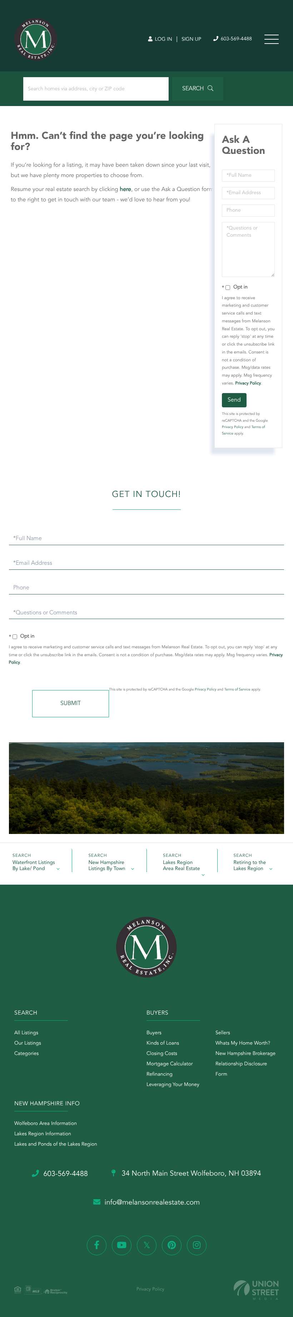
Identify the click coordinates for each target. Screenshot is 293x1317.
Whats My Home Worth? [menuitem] (242, 1043)
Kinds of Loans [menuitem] (162, 1043)
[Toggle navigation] (271, 39)
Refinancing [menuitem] (159, 1074)
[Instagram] (197, 1245)
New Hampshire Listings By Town (106, 865)
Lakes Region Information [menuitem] (42, 1134)
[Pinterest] (172, 1245)
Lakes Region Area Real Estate (181, 865)
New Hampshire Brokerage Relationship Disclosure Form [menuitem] (245, 1064)
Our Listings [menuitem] (27, 1043)
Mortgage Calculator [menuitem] (169, 1064)
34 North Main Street (190, 1173)
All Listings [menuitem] (26, 1033)
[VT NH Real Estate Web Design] (256, 1290)
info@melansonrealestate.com (152, 1202)
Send (234, 400)
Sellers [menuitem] (222, 1033)
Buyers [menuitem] (154, 1033)
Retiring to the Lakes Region (250, 865)
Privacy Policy (248, 383)
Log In (163, 39)
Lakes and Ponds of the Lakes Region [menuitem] (55, 1144)
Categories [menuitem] (26, 1053)
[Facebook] (96, 1245)
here (125, 189)
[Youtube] (121, 1245)
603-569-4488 (235, 39)
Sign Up (191, 39)
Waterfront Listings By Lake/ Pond (34, 865)
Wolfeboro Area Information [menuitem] (45, 1123)
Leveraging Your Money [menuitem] (172, 1084)
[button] (197, 89)
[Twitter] (147, 1245)
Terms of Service (237, 690)
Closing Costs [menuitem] (161, 1053)
